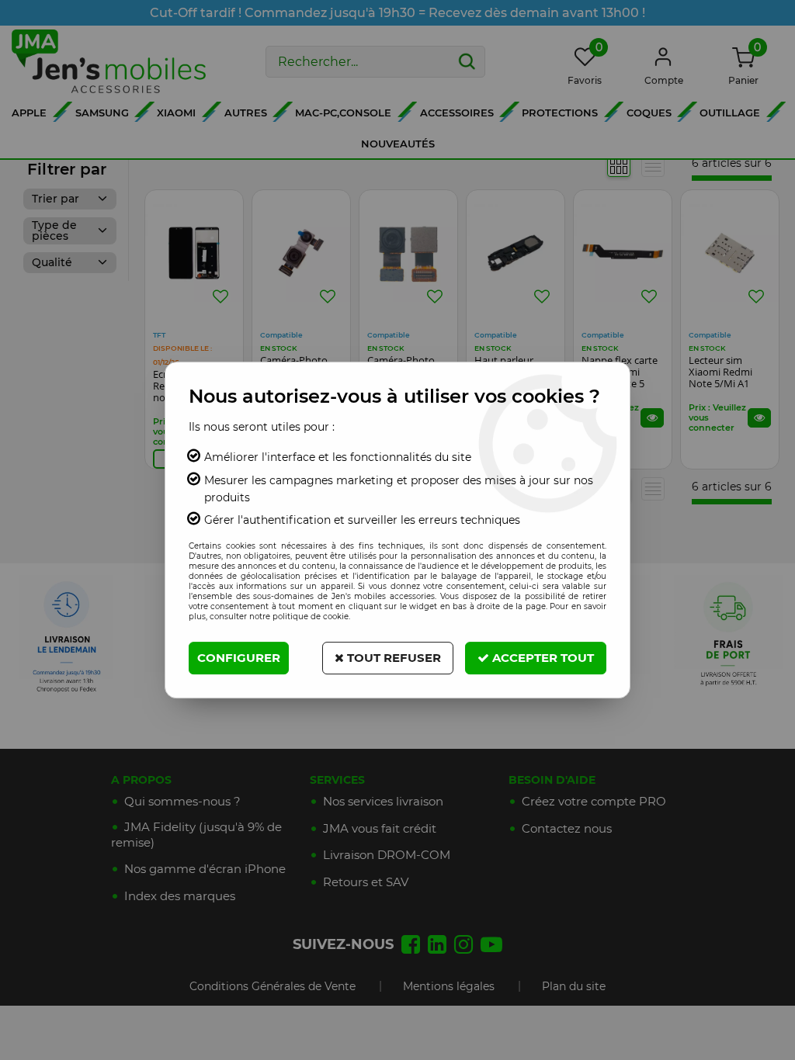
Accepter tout (541, 657)
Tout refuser (392, 657)
